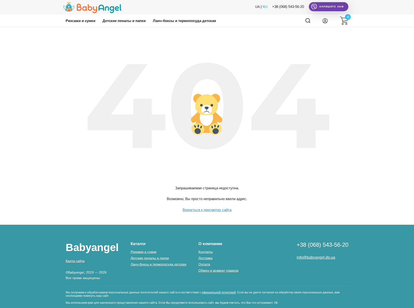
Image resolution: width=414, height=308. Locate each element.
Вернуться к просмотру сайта (207, 210)
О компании (210, 243)
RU (265, 7)
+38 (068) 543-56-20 (288, 7)
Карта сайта (75, 261)
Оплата (204, 264)
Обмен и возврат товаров (218, 270)
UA (257, 7)
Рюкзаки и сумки (80, 21)
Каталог (138, 243)
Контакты (205, 252)
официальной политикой (219, 292)
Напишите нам (331, 6)
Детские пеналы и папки (124, 21)
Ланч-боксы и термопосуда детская (184, 21)
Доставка (205, 258)
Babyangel (92, 247)
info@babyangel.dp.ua (316, 257)
